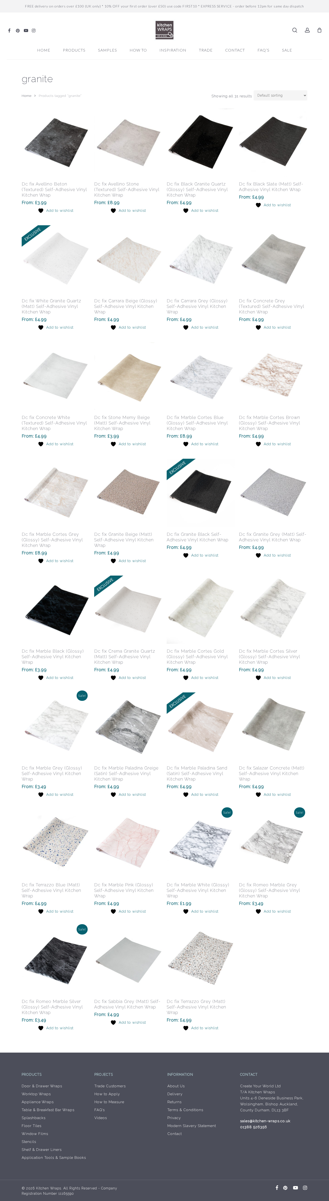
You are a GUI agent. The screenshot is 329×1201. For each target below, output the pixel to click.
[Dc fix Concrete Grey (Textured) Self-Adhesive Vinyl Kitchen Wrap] (273, 259)
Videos (100, 1118)
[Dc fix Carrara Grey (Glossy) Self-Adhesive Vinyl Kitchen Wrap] (201, 259)
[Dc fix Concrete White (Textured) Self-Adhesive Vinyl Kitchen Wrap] (56, 376)
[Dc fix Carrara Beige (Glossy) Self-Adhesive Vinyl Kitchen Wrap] (128, 259)
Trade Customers (110, 1086)
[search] (295, 30)
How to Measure (109, 1102)
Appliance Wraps (38, 1102)
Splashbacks (34, 1118)
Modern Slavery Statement (191, 1126)
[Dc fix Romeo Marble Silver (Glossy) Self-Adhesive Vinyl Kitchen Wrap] (56, 960)
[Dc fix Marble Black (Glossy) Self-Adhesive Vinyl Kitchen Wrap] (56, 610)
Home (27, 96)
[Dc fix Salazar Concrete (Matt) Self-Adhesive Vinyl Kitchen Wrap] (273, 726)
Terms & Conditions (185, 1110)
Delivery (175, 1094)
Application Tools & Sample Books (54, 1157)
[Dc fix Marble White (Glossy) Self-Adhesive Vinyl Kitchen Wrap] (201, 843)
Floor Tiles (31, 1126)
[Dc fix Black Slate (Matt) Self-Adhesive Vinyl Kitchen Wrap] (273, 142)
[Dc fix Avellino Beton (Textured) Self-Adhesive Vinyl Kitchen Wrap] (56, 142)
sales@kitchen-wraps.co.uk (265, 1121)
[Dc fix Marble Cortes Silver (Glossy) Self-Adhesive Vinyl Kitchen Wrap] (273, 610)
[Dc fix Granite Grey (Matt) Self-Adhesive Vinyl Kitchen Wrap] (273, 493)
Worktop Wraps (36, 1094)
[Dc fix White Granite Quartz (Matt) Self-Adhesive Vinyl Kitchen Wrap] (56, 259)
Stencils (29, 1142)
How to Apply (107, 1094)
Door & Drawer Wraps (42, 1086)
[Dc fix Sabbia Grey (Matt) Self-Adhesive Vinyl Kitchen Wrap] (128, 960)
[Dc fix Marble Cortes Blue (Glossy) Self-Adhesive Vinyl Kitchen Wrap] (201, 376)
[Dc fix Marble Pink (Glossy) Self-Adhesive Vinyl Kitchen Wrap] (128, 843)
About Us (176, 1086)
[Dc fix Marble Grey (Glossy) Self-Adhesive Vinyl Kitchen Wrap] (56, 726)
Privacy (174, 1118)
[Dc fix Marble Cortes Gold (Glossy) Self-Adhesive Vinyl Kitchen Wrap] (201, 610)
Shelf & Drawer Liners (42, 1150)
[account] (307, 30)
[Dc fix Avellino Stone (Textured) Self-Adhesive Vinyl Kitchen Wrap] (128, 142)
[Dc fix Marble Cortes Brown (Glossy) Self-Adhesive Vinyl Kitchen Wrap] (273, 376)
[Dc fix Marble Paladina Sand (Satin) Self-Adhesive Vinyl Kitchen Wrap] (201, 726)
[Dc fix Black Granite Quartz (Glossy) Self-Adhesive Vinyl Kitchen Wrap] (201, 142)
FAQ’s (99, 1110)
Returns (174, 1102)
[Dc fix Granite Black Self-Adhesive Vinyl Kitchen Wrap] (201, 493)
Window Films (35, 1134)
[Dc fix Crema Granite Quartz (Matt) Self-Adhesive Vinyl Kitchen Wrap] (128, 610)
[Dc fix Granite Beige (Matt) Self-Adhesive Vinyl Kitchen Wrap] (128, 493)
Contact (174, 1134)
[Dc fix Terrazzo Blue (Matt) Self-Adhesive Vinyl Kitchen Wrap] (56, 843)
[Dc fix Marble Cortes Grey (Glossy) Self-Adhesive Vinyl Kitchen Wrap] (56, 493)
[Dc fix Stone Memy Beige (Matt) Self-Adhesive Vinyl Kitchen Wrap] (128, 376)
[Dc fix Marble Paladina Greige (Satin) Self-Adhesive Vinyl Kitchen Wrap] (128, 726)
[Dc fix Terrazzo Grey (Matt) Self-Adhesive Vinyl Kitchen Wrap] (201, 960)
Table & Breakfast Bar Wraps (48, 1110)
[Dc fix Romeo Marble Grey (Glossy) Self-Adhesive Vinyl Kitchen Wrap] (273, 843)
